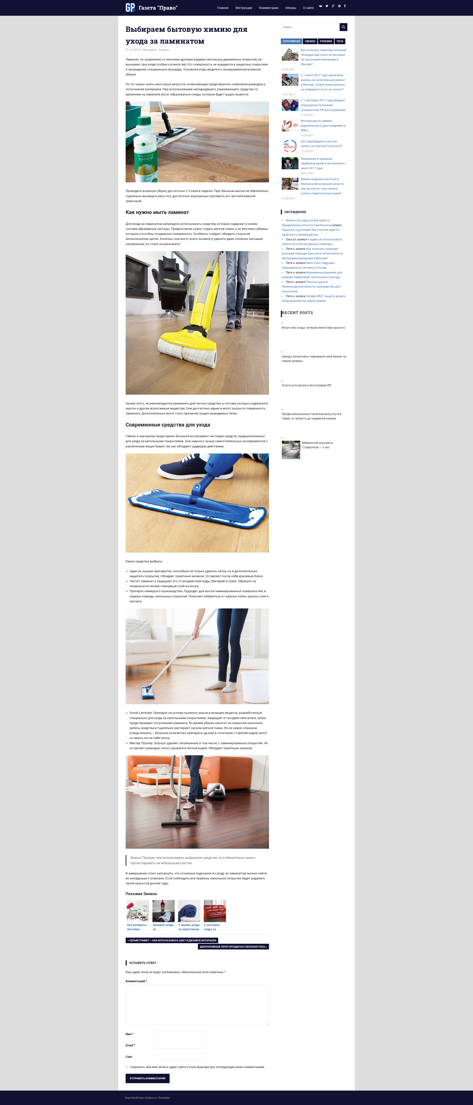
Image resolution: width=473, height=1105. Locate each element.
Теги (340, 41)
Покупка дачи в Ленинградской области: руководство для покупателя (311, 286)
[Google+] (333, 6)
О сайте (308, 8)
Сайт (129, 1057)
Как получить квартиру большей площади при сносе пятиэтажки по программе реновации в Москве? (312, 253)
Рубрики (326, 41)
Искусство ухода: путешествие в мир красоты (313, 327)
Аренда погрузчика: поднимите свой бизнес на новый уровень (314, 359)
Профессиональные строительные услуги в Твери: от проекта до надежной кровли (311, 416)
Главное (222, 8)
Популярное (291, 41)
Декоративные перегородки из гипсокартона (232, 947)
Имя (130, 1034)
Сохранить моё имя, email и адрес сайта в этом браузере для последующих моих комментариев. (197, 1067)
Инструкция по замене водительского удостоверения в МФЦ (323, 125)
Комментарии (268, 8)
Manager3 (149, 50)
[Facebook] (345, 6)
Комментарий (136, 981)
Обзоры (290, 8)
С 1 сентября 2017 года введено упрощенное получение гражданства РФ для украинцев (323, 105)
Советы (164, 50)
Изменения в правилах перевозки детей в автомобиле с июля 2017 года (323, 163)
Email (130, 1045)
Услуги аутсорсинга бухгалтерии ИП (306, 385)
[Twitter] (327, 6)
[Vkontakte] (320, 6)
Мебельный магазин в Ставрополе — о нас (317, 445)
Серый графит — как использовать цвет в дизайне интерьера (172, 941)
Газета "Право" (158, 7)
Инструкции (244, 8)
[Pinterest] (339, 6)
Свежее (310, 41)
